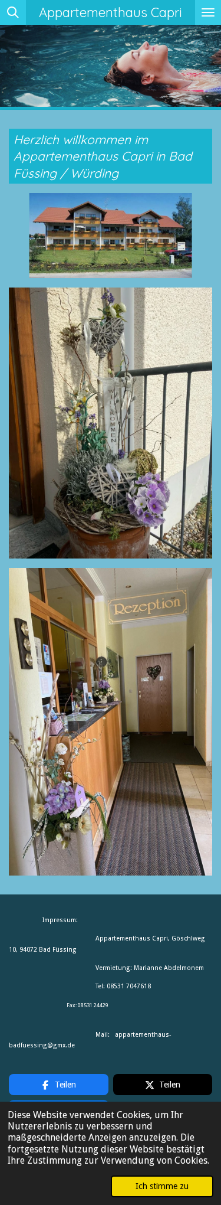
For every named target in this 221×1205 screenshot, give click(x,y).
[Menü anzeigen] (208, 12)
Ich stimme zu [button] (162, 1186)
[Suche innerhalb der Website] (13, 12)
